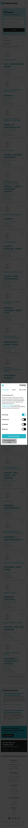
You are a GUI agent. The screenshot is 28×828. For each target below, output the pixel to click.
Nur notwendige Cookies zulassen (9, 441)
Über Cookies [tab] (22, 389)
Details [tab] (14, 389)
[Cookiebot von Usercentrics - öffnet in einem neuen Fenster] (19, 385)
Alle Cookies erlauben (14, 436)
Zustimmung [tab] (5, 389)
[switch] (24, 420)
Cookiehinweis (6, 406)
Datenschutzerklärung (8, 405)
